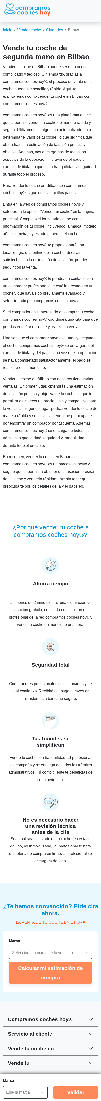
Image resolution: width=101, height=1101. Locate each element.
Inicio (7, 30)
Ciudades (54, 30)
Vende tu (19, 1063)
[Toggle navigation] (91, 11)
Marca (14, 941)
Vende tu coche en (31, 1048)
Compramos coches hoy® (40, 1019)
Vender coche (29, 30)
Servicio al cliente (30, 1034)
